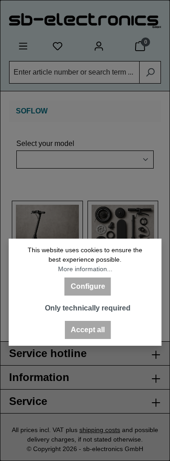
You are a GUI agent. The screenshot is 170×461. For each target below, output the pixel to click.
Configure (88, 286)
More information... (85, 269)
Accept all (88, 330)
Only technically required (88, 308)
